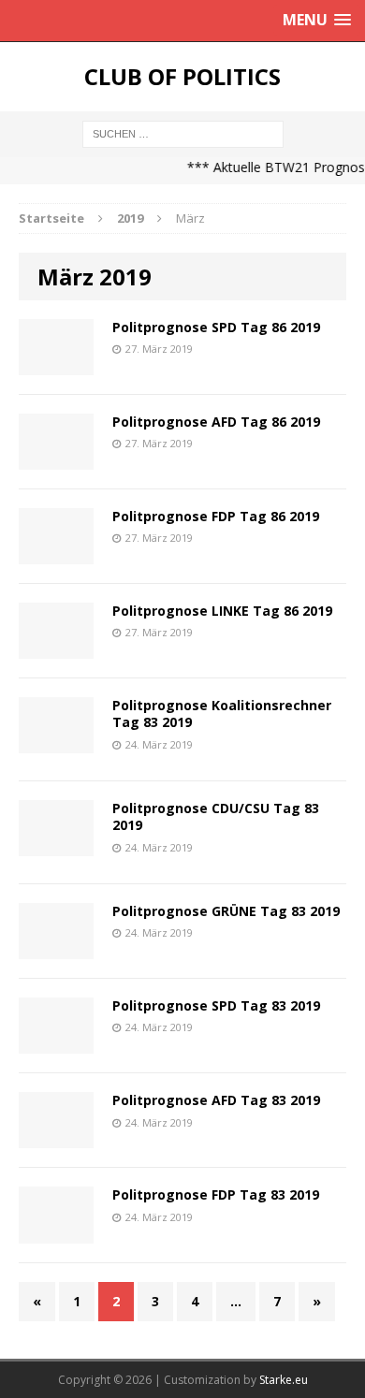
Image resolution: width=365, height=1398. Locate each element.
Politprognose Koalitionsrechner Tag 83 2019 (221, 713)
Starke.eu (283, 1380)
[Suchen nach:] (183, 132)
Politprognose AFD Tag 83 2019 (216, 1100)
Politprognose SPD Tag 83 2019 (216, 1005)
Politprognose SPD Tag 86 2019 (216, 327)
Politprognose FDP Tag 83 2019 (215, 1194)
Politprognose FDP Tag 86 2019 (215, 516)
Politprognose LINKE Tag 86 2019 (222, 610)
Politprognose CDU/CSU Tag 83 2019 (215, 816)
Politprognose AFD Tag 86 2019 (216, 421)
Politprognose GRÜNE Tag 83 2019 (226, 911)
